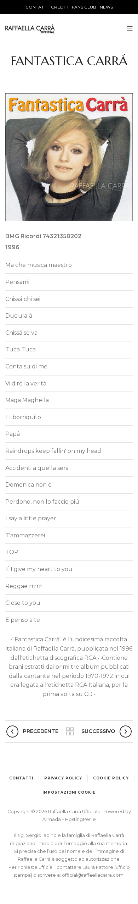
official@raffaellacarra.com (92, 875)
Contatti (21, 778)
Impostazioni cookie (69, 792)
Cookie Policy (111, 778)
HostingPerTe (80, 819)
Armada (52, 819)
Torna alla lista (69, 731)
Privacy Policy (63, 778)
